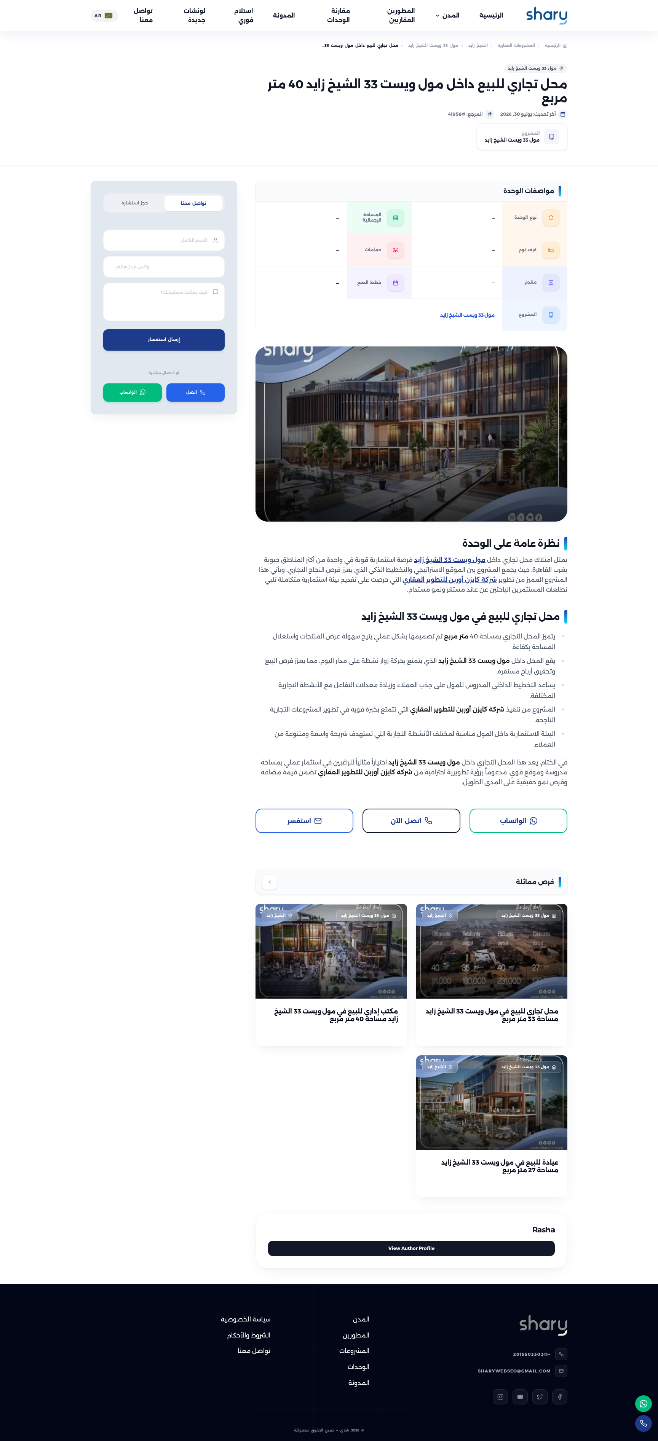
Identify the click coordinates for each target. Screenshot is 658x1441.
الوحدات (358, 1367)
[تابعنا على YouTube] (520, 1396)
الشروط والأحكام (248, 1335)
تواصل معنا (143, 15)
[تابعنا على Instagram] (500, 1396)
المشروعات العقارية (516, 45)
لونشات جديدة (194, 15)
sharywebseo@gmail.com (514, 1371)
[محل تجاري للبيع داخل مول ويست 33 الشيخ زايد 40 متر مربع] (411, 434)
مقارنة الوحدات (338, 15)
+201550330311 (532, 1354)
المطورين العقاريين (401, 15)
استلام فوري (243, 15)
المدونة (284, 15)
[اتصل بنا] (643, 1423)
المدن (451, 15)
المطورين (356, 1335)
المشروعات (354, 1351)
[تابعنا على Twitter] (540, 1396)
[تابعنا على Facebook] (559, 1396)
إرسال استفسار (164, 339)
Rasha (543, 1229)
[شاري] (546, 15)
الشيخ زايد (478, 45)
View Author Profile (411, 1248)
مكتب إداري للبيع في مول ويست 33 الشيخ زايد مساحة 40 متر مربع (336, 1015)
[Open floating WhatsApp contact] (643, 1403)
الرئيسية (491, 15)
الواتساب (128, 392)
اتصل (191, 392)
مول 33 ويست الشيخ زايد (433, 45)
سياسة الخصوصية (245, 1319)
